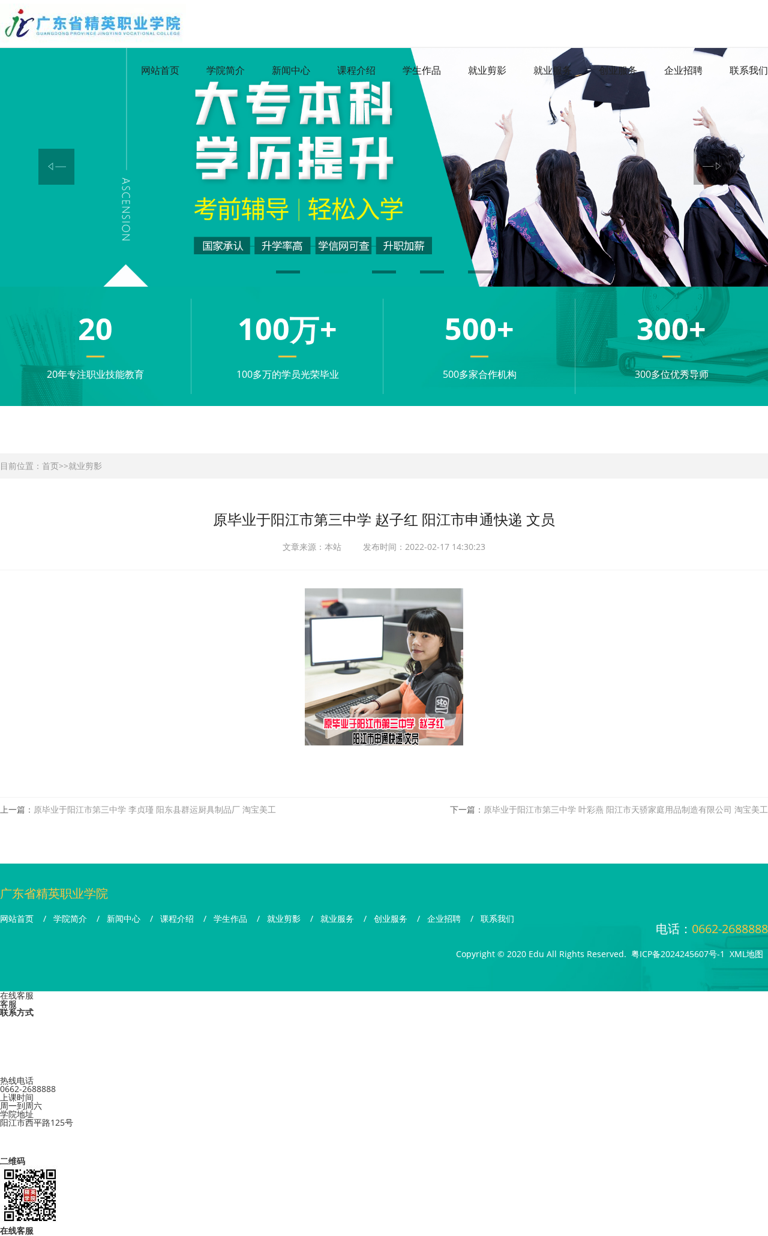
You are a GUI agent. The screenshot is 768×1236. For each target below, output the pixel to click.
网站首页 (160, 70)
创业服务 (618, 70)
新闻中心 (291, 70)
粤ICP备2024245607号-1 (678, 954)
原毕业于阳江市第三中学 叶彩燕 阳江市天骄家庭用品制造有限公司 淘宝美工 (626, 809)
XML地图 (746, 954)
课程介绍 (356, 70)
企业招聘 (683, 70)
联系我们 (749, 70)
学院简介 (225, 70)
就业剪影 (487, 70)
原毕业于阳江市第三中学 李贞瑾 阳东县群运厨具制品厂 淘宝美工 (155, 809)
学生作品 (422, 70)
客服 (8, 1003)
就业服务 (552, 70)
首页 (50, 465)
